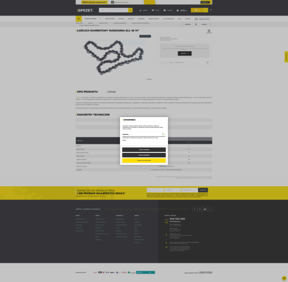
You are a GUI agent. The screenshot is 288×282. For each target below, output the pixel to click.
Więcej (124, 140)
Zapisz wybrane (144, 149)
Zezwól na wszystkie (144, 160)
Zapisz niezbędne (144, 155)
